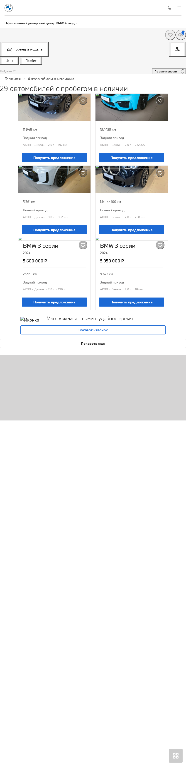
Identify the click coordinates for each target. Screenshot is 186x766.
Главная (13, 79)
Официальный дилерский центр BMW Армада (40, 23)
